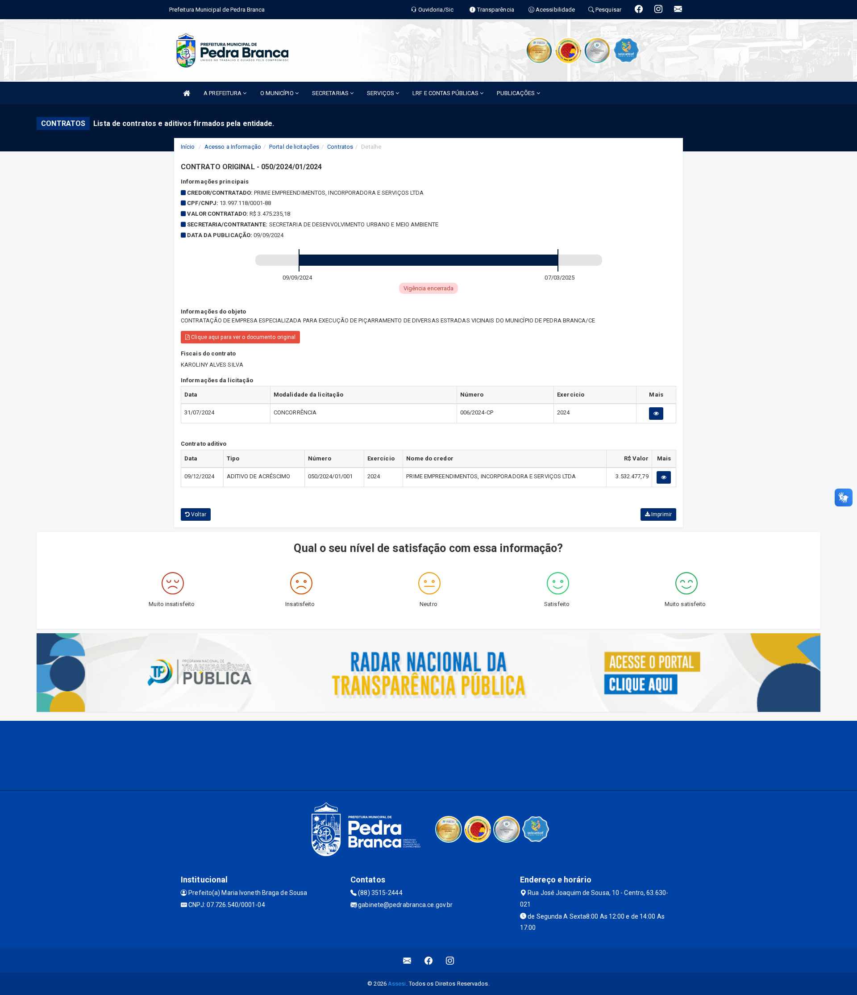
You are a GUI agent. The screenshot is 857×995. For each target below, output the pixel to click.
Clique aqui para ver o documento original (242, 337)
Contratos (340, 146)
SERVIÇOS (381, 93)
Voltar (198, 514)
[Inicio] (187, 93)
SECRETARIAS (331, 93)
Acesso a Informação (232, 146)
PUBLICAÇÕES (516, 93)
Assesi (397, 983)
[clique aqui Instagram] (450, 960)
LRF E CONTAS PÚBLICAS (446, 93)
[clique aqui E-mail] (407, 960)
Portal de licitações (294, 146)
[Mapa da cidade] (428, 754)
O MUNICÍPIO (277, 93)
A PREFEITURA (223, 93)
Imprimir (661, 514)
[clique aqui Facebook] (429, 960)
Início (188, 146)
